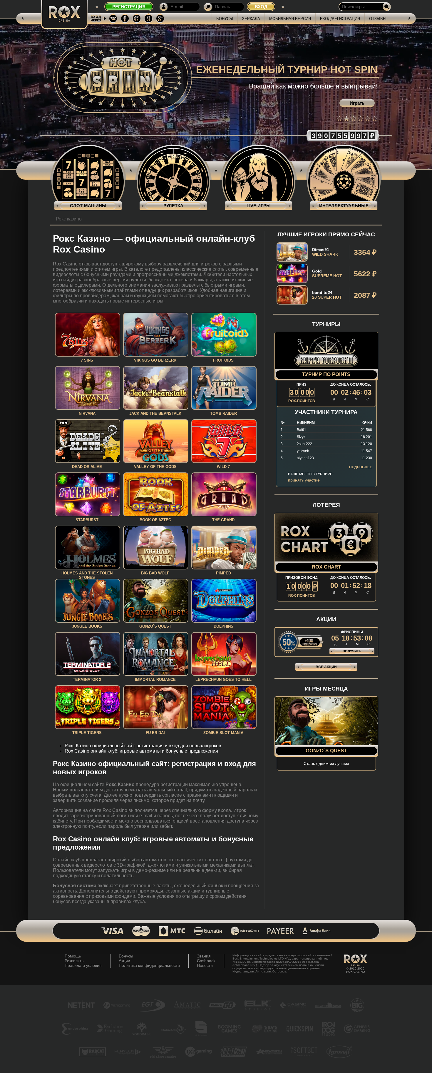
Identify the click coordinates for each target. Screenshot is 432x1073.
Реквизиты (74, 960)
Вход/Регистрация (340, 18)
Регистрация (128, 6)
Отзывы (377, 18)
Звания (204, 956)
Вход (261, 6)
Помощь (73, 956)
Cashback (206, 960)
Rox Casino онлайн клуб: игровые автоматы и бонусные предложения (141, 750)
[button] (339, 118)
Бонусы (224, 18)
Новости (205, 965)
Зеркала (251, 18)
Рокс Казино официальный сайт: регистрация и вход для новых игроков (143, 745)
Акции (124, 960)
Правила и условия (83, 965)
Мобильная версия (290, 18)
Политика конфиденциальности (149, 965)
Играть (357, 103)
